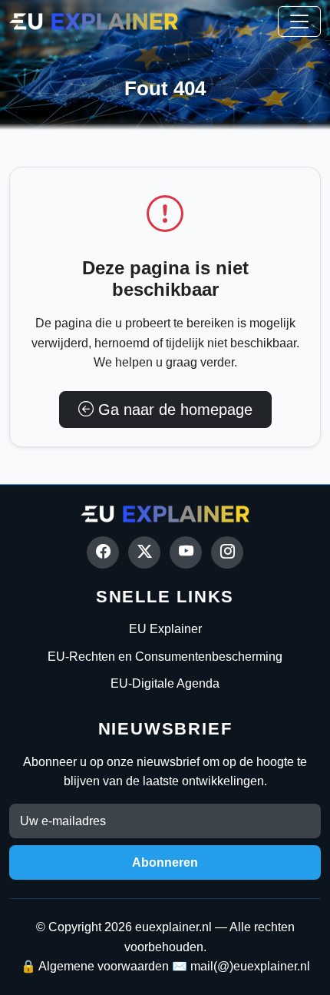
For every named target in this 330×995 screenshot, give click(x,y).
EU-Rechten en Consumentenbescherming (165, 656)
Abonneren (165, 862)
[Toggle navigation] (299, 21)
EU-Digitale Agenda (165, 683)
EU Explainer (165, 628)
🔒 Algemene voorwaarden (95, 966)
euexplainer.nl (173, 927)
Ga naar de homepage (173, 409)
